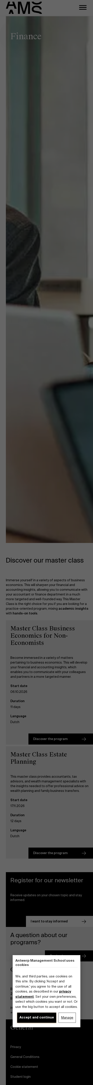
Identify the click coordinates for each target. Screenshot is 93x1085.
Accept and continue (36, 1017)
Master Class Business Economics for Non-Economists (42, 636)
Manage (67, 1017)
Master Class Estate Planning (38, 758)
